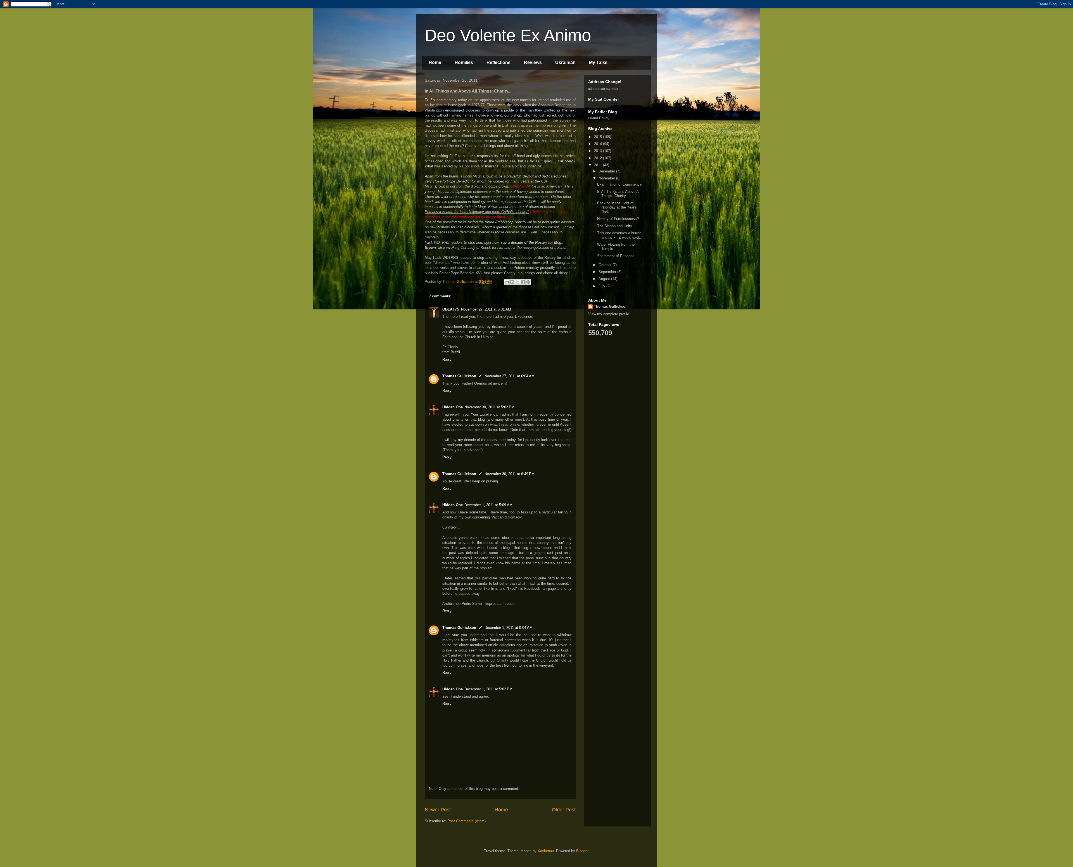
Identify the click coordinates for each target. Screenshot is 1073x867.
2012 (598, 158)
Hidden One (452, 407)
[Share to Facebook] (523, 282)
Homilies (464, 62)
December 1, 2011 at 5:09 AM (488, 505)
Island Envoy (598, 118)
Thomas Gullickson (459, 376)
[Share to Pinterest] (528, 282)
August (605, 279)
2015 (598, 137)
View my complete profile (608, 314)
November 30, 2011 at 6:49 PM (510, 474)
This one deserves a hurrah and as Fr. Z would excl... (619, 235)
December (607, 171)
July (602, 286)
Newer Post (438, 809)
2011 (598, 165)
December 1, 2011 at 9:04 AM (509, 628)
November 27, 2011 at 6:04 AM (510, 376)
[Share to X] (517, 282)
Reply (447, 359)
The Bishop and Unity (614, 226)
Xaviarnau (546, 851)
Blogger (582, 851)
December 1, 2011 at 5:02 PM (488, 689)
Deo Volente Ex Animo (508, 35)
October (606, 265)
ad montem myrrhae (603, 88)
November (607, 178)
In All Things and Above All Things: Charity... (618, 193)
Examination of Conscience (619, 184)
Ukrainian (565, 62)
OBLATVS (450, 309)
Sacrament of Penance (615, 256)
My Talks (598, 62)
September (608, 272)
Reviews (533, 62)
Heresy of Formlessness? (618, 219)
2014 (598, 144)
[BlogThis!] (512, 282)
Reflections (498, 62)
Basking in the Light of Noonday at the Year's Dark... (617, 207)
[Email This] (507, 282)
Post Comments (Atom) (466, 821)
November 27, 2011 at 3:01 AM (486, 309)
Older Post (564, 809)
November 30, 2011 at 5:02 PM (489, 407)
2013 (598, 151)
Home (435, 62)
